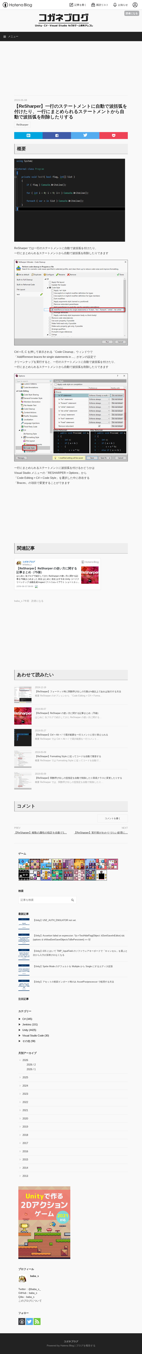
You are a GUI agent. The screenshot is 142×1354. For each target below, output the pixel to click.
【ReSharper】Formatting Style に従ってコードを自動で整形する (68, 756)
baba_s (33, 1292)
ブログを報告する (85, 1345)
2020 (25, 1118)
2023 (25, 1093)
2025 (25, 1077)
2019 (25, 1126)
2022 (25, 1102)
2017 (25, 1143)
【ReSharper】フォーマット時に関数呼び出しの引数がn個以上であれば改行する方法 (78, 691)
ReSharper (22, 124)
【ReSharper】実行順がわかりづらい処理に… (101, 832)
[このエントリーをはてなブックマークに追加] (28, 135)
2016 (25, 1151)
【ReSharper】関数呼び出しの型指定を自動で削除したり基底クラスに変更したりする (78, 778)
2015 (25, 1159)
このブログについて (30, 1300)
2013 (25, 1175)
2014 (25, 1167)
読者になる (132, 13)
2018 (25, 1134)
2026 (25, 1060)
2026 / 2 (31, 1064)
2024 (25, 1085)
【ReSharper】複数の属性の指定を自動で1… (40, 832)
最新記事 (23, 913)
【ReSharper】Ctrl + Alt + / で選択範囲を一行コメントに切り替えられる (71, 734)
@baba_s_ (34, 1289)
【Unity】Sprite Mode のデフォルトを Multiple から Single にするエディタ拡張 (73, 966)
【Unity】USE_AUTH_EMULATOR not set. (54, 920)
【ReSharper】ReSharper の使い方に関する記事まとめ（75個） (67, 713)
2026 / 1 (31, 1069)
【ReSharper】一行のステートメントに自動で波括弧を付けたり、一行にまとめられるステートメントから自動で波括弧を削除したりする (70, 111)
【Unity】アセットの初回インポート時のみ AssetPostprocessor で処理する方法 (73, 981)
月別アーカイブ (27, 1052)
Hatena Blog (67, 1345)
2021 (25, 1110)
